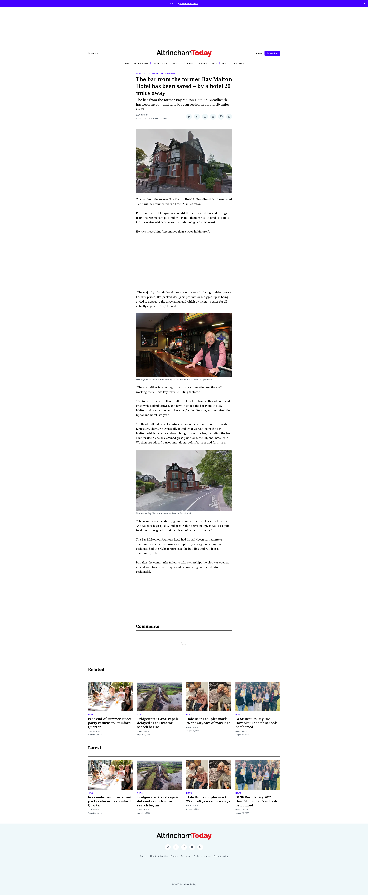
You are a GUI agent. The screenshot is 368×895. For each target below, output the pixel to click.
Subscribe (272, 53)
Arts (214, 63)
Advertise (238, 63)
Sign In (258, 53)
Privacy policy (221, 856)
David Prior (142, 115)
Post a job (186, 856)
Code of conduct (202, 856)
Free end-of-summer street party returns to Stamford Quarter (110, 723)
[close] (364, 3)
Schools (202, 63)
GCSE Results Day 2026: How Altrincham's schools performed (256, 723)
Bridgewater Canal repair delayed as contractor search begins (158, 723)
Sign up (143, 856)
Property (176, 63)
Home (127, 63)
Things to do (160, 63)
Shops (190, 63)
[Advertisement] (184, 27)
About (225, 63)
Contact (174, 856)
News (139, 73)
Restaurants (168, 73)
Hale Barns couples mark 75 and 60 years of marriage (208, 721)
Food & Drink (141, 63)
